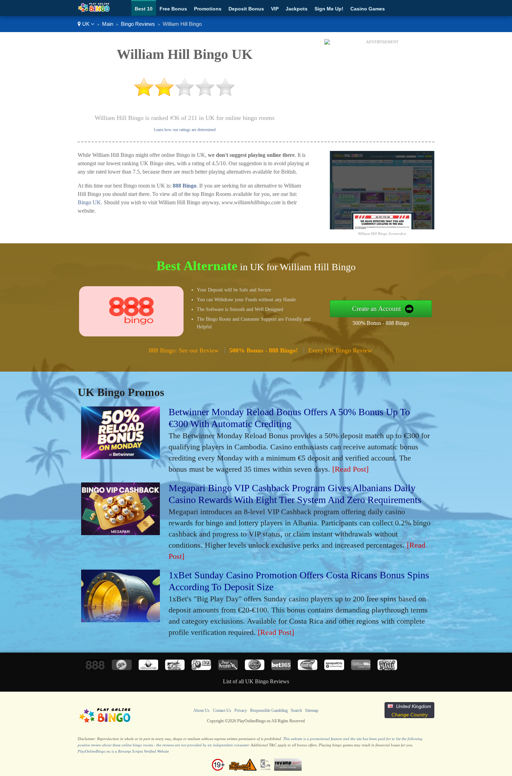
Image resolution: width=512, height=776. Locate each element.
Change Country (409, 714)
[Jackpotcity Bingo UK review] (334, 668)
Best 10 (144, 9)
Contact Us (222, 710)
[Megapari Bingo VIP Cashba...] (120, 532)
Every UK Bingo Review (340, 350)
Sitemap (311, 710)
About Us (201, 710)
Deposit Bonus (246, 9)
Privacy (240, 710)
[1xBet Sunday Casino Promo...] (120, 619)
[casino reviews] (105, 723)
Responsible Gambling (269, 710)
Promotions (208, 9)
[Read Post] (350, 469)
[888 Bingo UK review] (95, 668)
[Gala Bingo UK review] (121, 668)
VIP (275, 9)
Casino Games (367, 9)
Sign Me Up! (329, 9)
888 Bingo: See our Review (184, 350)
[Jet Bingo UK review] (175, 668)
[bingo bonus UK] (94, 11)
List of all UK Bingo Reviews (256, 681)
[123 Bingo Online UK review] (201, 668)
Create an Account (376, 308)
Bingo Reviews (138, 24)
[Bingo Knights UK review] (228, 668)
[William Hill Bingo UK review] (361, 668)
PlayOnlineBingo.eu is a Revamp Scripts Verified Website (123, 751)
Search (296, 710)
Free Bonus (173, 9)
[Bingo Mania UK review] (387, 668)
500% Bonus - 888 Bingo (380, 323)
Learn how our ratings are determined (185, 129)
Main (107, 24)
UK (86, 24)
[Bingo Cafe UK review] (307, 668)
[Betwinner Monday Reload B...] (120, 456)
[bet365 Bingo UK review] (281, 668)
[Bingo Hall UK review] (254, 668)
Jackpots (297, 9)
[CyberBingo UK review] (148, 668)
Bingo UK (89, 202)
